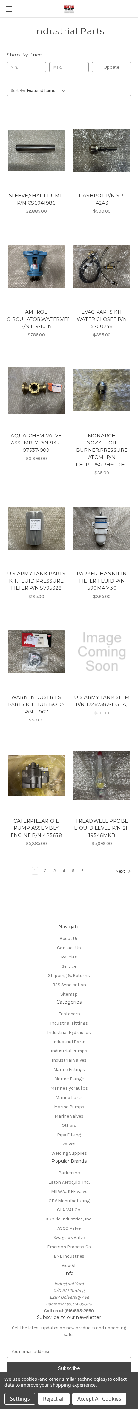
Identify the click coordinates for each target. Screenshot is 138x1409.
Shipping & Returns (69, 975)
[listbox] (47, 91)
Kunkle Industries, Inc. (69, 1219)
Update (112, 67)
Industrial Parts (69, 1041)
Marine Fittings (69, 1069)
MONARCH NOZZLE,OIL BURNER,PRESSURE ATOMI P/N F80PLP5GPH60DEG (102, 450)
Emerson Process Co (69, 1247)
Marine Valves (69, 1116)
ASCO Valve (69, 1228)
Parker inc (69, 1173)
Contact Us (69, 947)
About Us (69, 938)
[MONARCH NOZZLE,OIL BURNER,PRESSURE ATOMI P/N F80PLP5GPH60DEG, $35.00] (102, 390)
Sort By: (18, 90)
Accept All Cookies (99, 1398)
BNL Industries (69, 1256)
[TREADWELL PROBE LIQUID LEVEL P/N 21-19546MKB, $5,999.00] (102, 775)
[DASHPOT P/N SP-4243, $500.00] (102, 150)
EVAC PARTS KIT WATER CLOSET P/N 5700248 (102, 319)
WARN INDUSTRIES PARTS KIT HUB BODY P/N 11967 (36, 704)
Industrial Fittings (69, 1023)
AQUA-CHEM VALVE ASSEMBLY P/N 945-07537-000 (36, 443)
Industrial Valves (69, 1060)
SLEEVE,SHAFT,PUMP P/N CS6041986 (36, 199)
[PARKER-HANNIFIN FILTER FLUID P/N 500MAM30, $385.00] (102, 528)
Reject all (54, 1398)
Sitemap (69, 994)
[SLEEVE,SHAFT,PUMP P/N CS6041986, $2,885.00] (36, 150)
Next (121, 871)
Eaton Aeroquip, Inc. (69, 1182)
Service (69, 966)
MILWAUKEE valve (69, 1191)
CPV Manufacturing (69, 1200)
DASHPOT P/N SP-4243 (102, 199)
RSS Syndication (69, 985)
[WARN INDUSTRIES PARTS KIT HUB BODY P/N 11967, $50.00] (36, 651)
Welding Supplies (69, 1153)
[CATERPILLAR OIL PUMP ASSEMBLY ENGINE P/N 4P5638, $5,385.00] (36, 775)
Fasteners (69, 1014)
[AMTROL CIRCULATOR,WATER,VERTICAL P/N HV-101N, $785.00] (36, 266)
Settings (20, 1398)
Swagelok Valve (69, 1237)
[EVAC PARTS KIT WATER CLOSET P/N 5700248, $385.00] (102, 266)
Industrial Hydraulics (69, 1032)
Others (69, 1125)
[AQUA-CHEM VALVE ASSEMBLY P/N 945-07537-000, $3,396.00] (36, 390)
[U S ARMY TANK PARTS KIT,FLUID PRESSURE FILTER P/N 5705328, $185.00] (36, 528)
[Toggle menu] (9, 9)
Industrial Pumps (69, 1051)
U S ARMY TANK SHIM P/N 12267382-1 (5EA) (102, 701)
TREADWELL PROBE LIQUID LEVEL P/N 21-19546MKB (101, 828)
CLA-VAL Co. (69, 1209)
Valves (69, 1144)
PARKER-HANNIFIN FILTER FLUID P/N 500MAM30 (102, 580)
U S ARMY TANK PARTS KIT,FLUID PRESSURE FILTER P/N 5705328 (36, 580)
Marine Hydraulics (69, 1088)
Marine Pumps (69, 1106)
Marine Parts (69, 1097)
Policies (69, 957)
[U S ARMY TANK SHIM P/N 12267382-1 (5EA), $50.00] (102, 651)
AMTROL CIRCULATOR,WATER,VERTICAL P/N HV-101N (36, 319)
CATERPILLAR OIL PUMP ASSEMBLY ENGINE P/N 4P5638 (36, 828)
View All (69, 1265)
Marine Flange (69, 1079)
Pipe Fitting (69, 1134)
